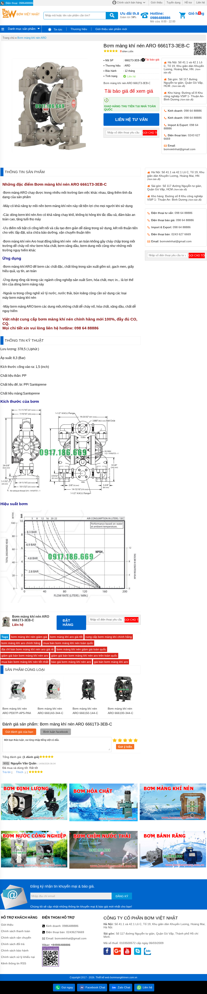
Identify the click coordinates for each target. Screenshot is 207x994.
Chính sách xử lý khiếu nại (18, 957)
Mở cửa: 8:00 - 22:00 (162, 17)
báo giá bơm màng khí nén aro (71, 661)
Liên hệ (200, 2)
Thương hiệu (79, 29)
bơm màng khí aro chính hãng (20, 643)
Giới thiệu (156, 2)
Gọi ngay (67, 987)
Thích (19, 772)
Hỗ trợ (188, 2)
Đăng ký (122, 896)
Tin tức (57, 29)
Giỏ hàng (196, 13)
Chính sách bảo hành (15, 950)
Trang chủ (8, 37)
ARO (127, 65)
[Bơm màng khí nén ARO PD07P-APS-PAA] (18, 702)
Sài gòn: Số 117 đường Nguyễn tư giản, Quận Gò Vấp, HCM (174, 187)
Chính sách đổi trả (12, 944)
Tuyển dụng (173, 2)
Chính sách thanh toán (15, 931)
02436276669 (75, 932)
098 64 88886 (193, 110)
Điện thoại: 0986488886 (19, 3)
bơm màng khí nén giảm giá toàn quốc (81, 649)
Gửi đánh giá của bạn (19, 731)
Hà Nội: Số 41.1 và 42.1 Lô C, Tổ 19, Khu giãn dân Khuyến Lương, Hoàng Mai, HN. (184, 67)
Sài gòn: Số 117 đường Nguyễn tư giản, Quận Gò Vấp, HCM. (183, 82)
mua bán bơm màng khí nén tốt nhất (24, 661)
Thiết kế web (103, 977)
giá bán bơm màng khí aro (111, 661)
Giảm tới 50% (129, 15)
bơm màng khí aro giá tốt (66, 636)
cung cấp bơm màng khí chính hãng (109, 636)
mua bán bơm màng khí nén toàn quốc (68, 643)
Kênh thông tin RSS (13, 963)
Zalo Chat (123, 987)
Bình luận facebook (55, 731)
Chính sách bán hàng (129, 2)
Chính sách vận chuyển (16, 937)
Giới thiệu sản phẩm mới (111, 29)
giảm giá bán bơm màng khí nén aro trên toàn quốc (84, 655)
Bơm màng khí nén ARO (31, 37)
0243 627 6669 (181, 234)
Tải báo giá (152, 59)
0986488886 (70, 925)
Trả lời (6, 772)
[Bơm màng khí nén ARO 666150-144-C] (88, 702)
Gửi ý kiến (125, 746)
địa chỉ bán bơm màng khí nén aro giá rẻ (27, 649)
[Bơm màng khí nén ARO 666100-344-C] (123, 702)
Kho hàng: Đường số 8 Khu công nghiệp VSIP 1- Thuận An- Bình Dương (184, 96)
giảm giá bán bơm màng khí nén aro (24, 655)
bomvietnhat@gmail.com (179, 149)
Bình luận (126, 51)
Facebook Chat (95, 987)
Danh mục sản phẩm (22, 28)
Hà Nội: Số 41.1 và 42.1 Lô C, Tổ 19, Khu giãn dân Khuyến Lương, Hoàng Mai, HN (175, 175)
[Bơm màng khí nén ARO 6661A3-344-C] (53, 702)
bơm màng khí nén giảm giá (29, 636)
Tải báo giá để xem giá (129, 91)
